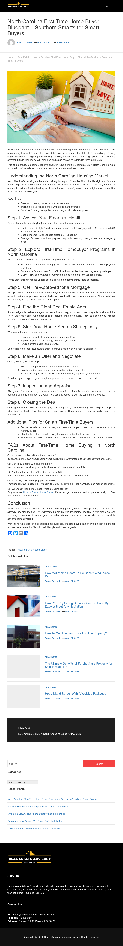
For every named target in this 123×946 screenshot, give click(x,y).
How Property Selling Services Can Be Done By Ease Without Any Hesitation (76, 604)
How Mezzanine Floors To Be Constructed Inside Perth (77, 574)
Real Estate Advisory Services (60, 937)
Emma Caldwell (25, 42)
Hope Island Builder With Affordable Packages (75, 693)
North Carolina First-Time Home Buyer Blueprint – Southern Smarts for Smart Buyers (52, 799)
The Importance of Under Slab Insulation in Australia (35, 828)
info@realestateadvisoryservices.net (34, 914)
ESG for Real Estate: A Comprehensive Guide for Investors (39, 806)
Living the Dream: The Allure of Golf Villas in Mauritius (36, 813)
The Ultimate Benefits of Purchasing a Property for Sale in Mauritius (78, 665)
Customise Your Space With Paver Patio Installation (35, 821)
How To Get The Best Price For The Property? (76, 633)
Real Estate (63, 42)
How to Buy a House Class (38, 492)
